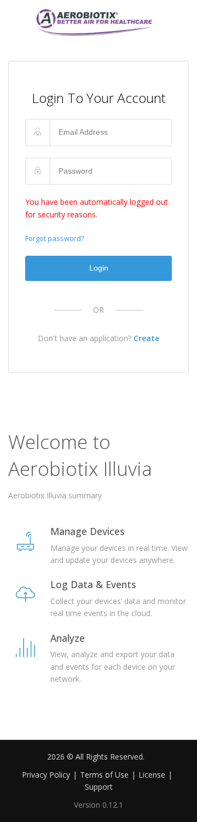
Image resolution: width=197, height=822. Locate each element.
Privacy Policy (46, 774)
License (151, 774)
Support (99, 786)
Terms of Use (104, 774)
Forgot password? (54, 238)
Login (98, 267)
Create (146, 338)
